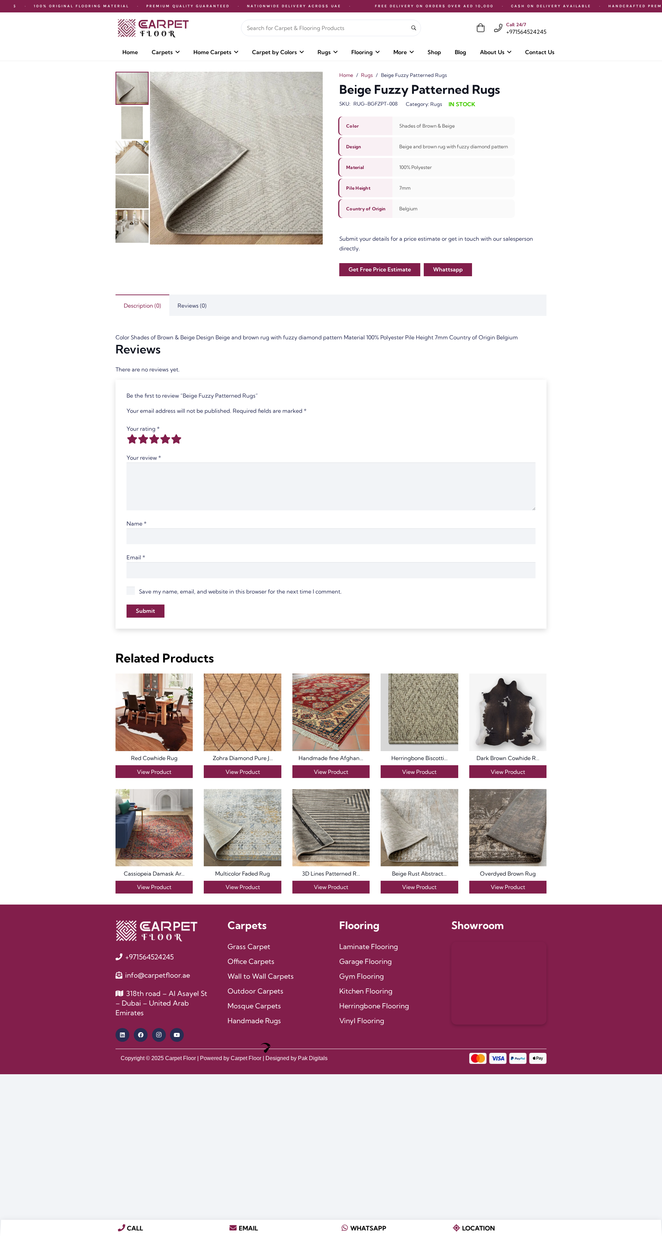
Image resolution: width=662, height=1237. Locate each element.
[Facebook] (141, 1035)
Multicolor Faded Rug (242, 873)
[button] (177, 52)
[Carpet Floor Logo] (153, 28)
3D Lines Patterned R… (331, 873)
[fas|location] (456, 1228)
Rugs (367, 75)
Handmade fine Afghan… (331, 758)
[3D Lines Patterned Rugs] (331, 827)
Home (346, 75)
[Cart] (480, 27)
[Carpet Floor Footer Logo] (156, 931)
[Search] (414, 28)
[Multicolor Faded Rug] (242, 827)
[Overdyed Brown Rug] (507, 827)
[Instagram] (159, 1035)
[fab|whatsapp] (344, 1228)
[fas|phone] (121, 1228)
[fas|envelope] (233, 1228)
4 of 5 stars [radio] (165, 439)
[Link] (498, 28)
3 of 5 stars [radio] (154, 439)
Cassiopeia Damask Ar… (154, 873)
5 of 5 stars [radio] (176, 439)
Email (136, 557)
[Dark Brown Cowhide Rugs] (507, 712)
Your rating (143, 428)
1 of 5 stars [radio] (132, 439)
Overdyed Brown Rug (508, 873)
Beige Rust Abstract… (419, 873)
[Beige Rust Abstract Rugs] (419, 827)
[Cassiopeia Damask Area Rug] (154, 827)
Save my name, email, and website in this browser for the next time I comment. (240, 591)
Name (137, 523)
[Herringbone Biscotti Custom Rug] (419, 712)
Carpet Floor (180, 1058)
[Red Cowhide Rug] (154, 712)
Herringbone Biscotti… (419, 758)
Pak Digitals (313, 1058)
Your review (144, 457)
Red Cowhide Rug (154, 758)
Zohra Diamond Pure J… (243, 758)
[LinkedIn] (122, 1035)
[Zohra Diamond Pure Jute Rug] (242, 712)
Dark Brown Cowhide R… (508, 758)
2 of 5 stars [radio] (143, 439)
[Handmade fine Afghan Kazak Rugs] (331, 712)
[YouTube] (177, 1035)
